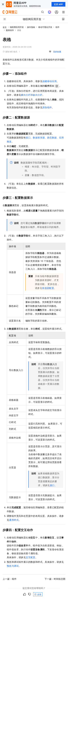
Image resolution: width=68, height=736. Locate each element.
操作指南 (31, 27)
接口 (28, 137)
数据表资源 (39, 137)
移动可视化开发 (45, 27)
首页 (5, 27)
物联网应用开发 (17, 27)
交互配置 (30, 557)
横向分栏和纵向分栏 (31, 94)
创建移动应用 (49, 81)
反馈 (39, 594)
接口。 (53, 485)
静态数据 (52, 137)
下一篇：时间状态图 (55, 578)
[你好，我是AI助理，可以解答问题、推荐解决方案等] (49, 12)
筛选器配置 (48, 288)
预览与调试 (13, 565)
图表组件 (10, 30)
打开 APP (58, 4)
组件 (57, 27)
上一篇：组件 (10, 578)
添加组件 (47, 107)
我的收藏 (57, 51)
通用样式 (14, 519)
